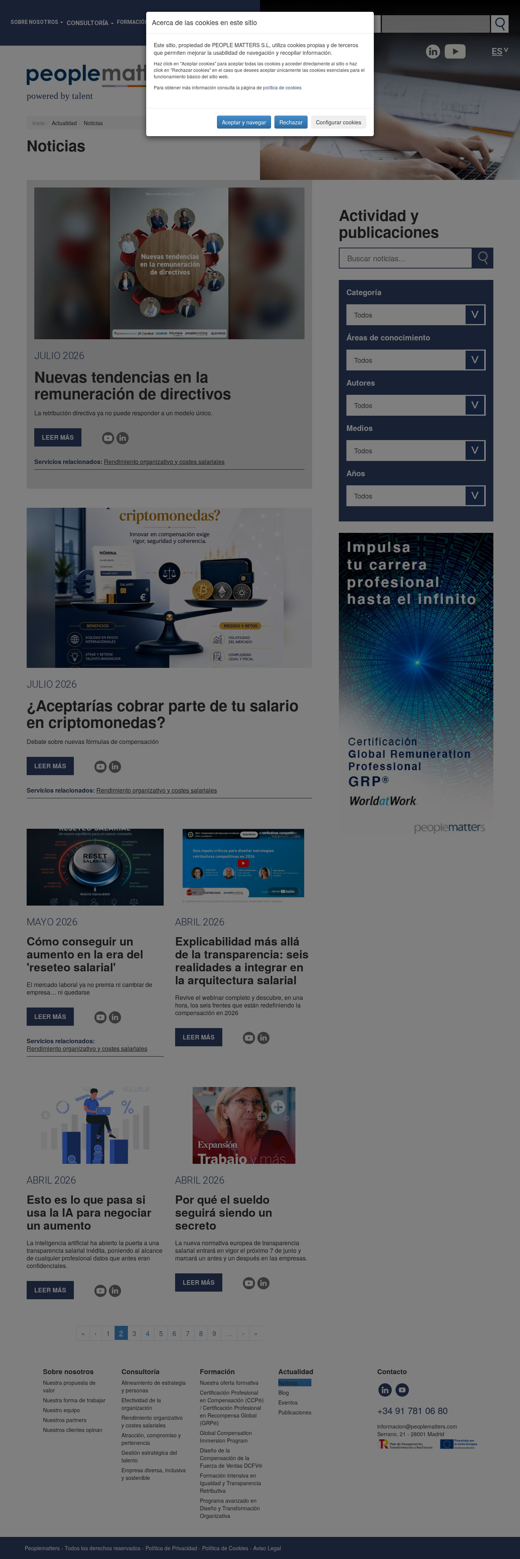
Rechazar (291, 122)
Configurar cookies (338, 122)
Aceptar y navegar (244, 122)
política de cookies (282, 87)
